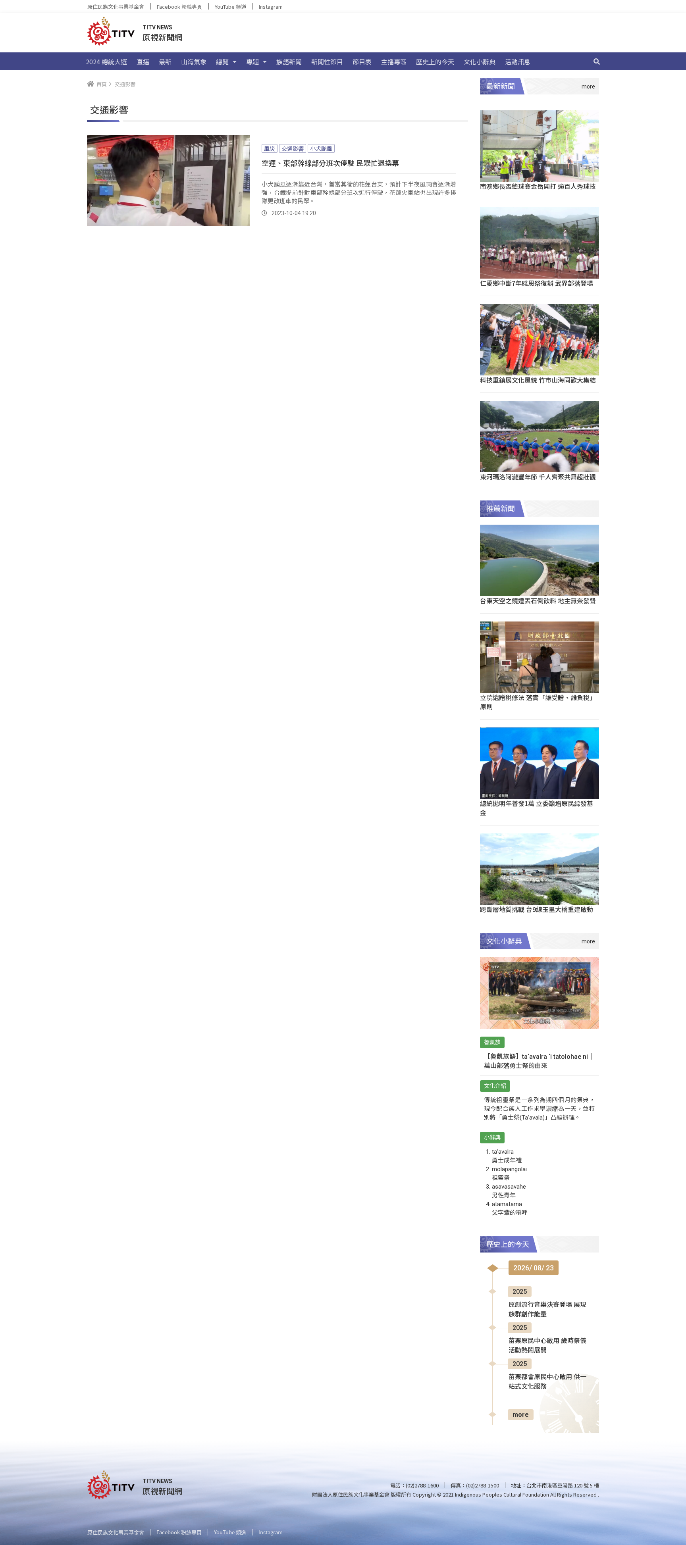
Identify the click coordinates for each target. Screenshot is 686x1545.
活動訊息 (517, 61)
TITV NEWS (157, 27)
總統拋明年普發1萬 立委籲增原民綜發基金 (536, 807)
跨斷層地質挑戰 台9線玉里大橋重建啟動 (536, 909)
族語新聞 (289, 61)
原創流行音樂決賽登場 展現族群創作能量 (547, 1309)
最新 (165, 61)
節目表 (362, 61)
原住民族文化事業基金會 (115, 6)
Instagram (271, 6)
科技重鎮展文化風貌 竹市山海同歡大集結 (538, 380)
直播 (143, 61)
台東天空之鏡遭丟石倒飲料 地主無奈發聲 (538, 600)
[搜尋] (596, 61)
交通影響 (292, 148)
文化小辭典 (479, 61)
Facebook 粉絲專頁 (179, 6)
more (521, 1414)
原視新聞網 (162, 37)
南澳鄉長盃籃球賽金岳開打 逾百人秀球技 (538, 186)
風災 (269, 148)
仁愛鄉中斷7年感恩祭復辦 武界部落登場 (536, 283)
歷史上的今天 (435, 61)
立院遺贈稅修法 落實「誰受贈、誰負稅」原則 (538, 702)
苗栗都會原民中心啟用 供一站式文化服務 (547, 1381)
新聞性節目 (327, 61)
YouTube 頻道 (230, 6)
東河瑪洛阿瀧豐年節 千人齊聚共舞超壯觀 (538, 476)
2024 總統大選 (106, 61)
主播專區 (394, 61)
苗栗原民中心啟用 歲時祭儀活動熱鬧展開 (547, 1345)
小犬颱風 (321, 148)
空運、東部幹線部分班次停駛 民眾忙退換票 (330, 163)
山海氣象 (193, 61)
